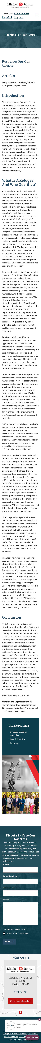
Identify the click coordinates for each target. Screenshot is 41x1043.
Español (7, 17)
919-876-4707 (21, 13)
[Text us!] (32, 1038)
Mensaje (6, 899)
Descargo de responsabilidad (14, 929)
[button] (37, 15)
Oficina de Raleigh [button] (20, 1001)
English (18, 17)
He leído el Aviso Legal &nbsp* (17, 934)
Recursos (14, 743)
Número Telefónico (10, 888)
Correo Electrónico (10, 876)
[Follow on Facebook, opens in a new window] (20, 1012)
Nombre (6, 864)
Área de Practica (17, 739)
